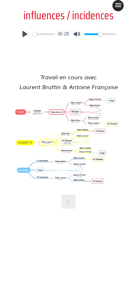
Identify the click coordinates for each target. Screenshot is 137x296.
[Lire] (25, 34)
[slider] (43, 34)
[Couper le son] (77, 34)
